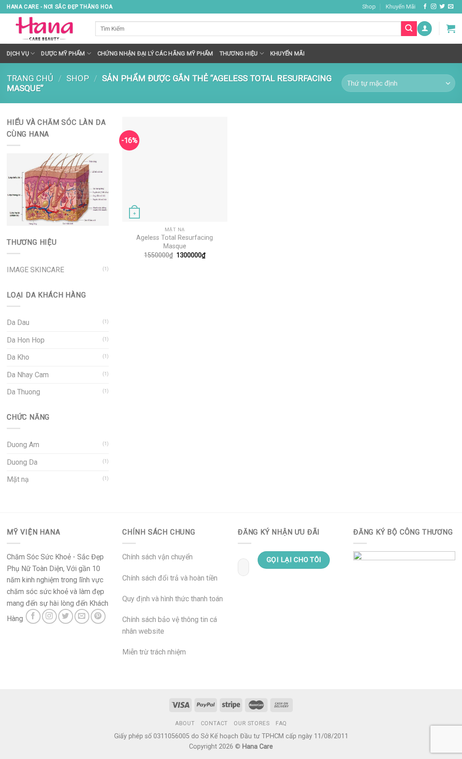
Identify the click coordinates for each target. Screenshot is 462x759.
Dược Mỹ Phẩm (63, 53)
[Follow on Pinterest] (98, 616)
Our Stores (251, 723)
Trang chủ (30, 78)
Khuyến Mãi (401, 6)
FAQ (281, 723)
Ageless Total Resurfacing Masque (174, 242)
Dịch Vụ (18, 53)
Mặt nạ (18, 479)
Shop (369, 6)
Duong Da (22, 462)
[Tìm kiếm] (408, 29)
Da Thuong (23, 392)
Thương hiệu (239, 53)
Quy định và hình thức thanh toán (172, 598)
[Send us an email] (450, 7)
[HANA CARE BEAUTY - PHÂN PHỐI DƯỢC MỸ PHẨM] (44, 28)
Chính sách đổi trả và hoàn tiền (169, 578)
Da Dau (18, 322)
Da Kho (18, 357)
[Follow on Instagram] (433, 7)
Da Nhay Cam (28, 374)
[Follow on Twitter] (442, 7)
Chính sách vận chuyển (157, 557)
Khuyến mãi (287, 53)
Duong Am (23, 444)
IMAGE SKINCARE (35, 269)
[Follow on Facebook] (425, 7)
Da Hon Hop (26, 340)
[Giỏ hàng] (450, 28)
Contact (214, 723)
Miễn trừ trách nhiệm (154, 652)
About (184, 723)
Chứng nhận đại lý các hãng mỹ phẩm (155, 53)
